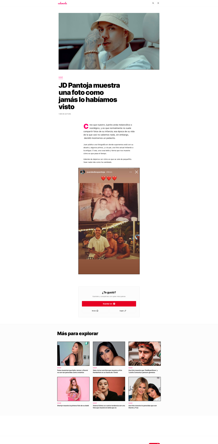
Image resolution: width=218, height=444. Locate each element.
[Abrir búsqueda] (153, 3)
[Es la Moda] (62, 3)
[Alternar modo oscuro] (158, 3)
